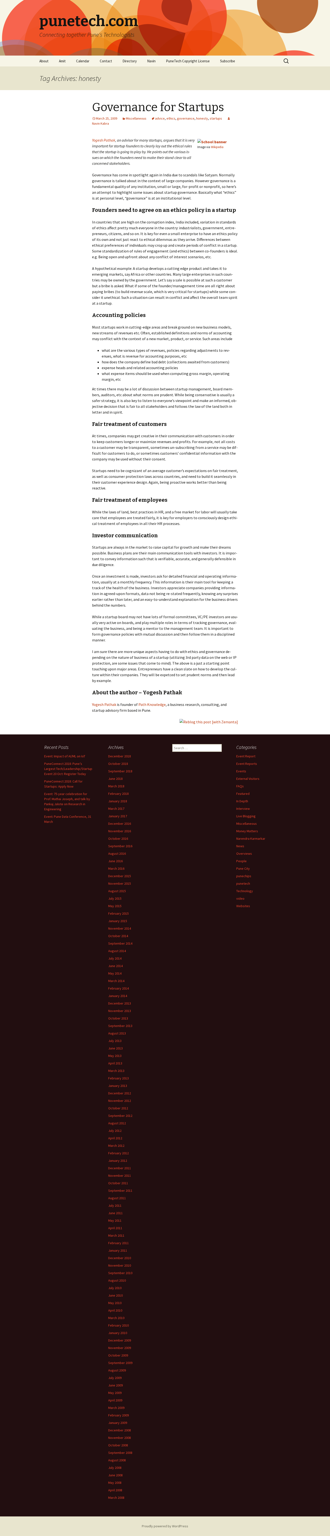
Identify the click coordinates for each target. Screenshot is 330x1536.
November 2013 (119, 1011)
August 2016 (117, 853)
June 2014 (115, 966)
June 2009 (115, 1385)
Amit (62, 61)
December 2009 (119, 1340)
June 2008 (115, 1475)
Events (241, 771)
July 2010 (115, 1288)
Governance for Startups (158, 107)
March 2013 (116, 1071)
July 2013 (115, 1041)
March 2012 (116, 1145)
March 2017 (116, 808)
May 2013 (115, 1056)
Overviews (244, 853)
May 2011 (115, 1220)
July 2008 (115, 1467)
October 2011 (118, 1183)
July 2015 (115, 898)
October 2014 (118, 936)
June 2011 (115, 1213)
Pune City (243, 868)
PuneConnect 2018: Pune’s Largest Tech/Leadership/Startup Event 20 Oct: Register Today (68, 768)
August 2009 (117, 1370)
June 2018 (115, 778)
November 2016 (119, 831)
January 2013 (117, 1086)
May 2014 (115, 973)
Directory (129, 61)
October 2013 (118, 1018)
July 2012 (115, 1130)
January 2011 (117, 1250)
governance (185, 118)
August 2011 (117, 1198)
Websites (243, 906)
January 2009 (117, 1423)
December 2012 (119, 1093)
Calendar (82, 61)
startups (216, 118)
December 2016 (119, 823)
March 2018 (116, 786)
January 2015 (117, 921)
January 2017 (117, 816)
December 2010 (119, 1258)
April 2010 (115, 1310)
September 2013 (120, 1026)
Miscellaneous (136, 118)
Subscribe (227, 61)
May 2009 (115, 1393)
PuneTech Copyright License (188, 61)
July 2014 (115, 958)
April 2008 (115, 1490)
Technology (244, 891)
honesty (202, 118)
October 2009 (118, 1355)
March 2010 (116, 1318)
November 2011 (119, 1175)
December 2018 (119, 756)
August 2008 (117, 1460)
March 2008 (116, 1497)
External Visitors (247, 778)
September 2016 (120, 846)
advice (160, 118)
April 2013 (115, 1063)
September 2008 (120, 1452)
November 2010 (119, 1265)
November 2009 (119, 1348)
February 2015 (118, 913)
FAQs (240, 786)
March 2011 (116, 1235)
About (44, 61)
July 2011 (115, 1205)
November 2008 (119, 1438)
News (240, 846)
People (241, 861)
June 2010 (115, 1295)
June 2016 (115, 861)
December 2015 (119, 876)
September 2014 (120, 943)
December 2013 (119, 1003)
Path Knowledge (152, 704)
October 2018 (118, 763)
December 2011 (119, 1168)
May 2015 (115, 906)
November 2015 (119, 883)
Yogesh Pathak (103, 140)
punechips (243, 876)
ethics (170, 118)
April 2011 (115, 1228)
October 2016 (118, 838)
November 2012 (119, 1100)
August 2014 (117, 951)
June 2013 (115, 1048)
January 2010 (117, 1333)
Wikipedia (217, 147)
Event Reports (246, 763)
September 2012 (120, 1115)
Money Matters (247, 831)
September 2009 (120, 1363)
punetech (243, 883)
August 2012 (117, 1123)
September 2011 (120, 1190)
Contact (106, 61)
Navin (151, 61)
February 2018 (118, 793)
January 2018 (117, 801)
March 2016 (116, 868)
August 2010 (117, 1280)
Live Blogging (246, 816)
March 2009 (116, 1408)
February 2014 (118, 988)
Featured (243, 793)
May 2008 (115, 1482)
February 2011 (118, 1243)
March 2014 (116, 981)
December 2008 (119, 1430)
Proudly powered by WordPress (165, 1526)
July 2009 (115, 1378)
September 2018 (120, 771)
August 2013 (117, 1033)
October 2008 (118, 1445)
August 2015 (117, 891)
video (240, 898)
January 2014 (117, 996)
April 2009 (115, 1400)
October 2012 (118, 1108)
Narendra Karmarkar (250, 838)
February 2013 (118, 1078)
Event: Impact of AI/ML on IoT (64, 756)
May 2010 (115, 1303)
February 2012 (118, 1153)
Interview (243, 808)
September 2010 (120, 1273)
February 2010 (118, 1325)
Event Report (245, 756)
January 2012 (117, 1160)
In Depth (242, 801)
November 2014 (119, 928)
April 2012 (115, 1138)
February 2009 (118, 1415)
